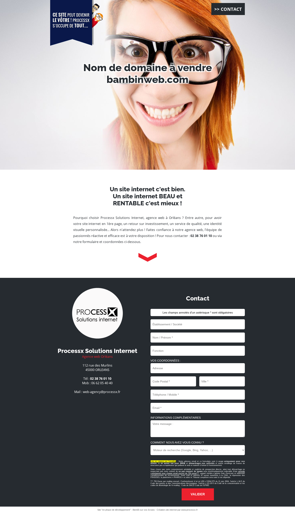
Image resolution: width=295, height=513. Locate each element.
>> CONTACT (228, 9)
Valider (198, 494)
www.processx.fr (189, 510)
